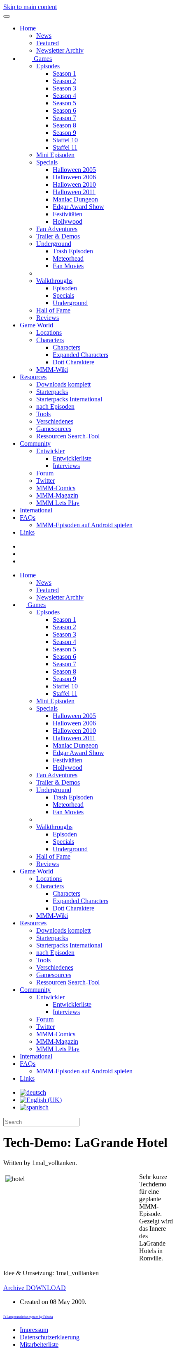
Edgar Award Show (78, 206)
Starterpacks (52, 391)
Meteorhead (68, 258)
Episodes (48, 66)
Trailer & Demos (58, 236)
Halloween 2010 (74, 184)
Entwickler (50, 450)
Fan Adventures (56, 228)
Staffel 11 (65, 147)
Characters (50, 339)
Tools (43, 413)
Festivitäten (67, 214)
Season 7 (64, 117)
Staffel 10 (65, 140)
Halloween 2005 (74, 169)
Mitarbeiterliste (39, 1344)
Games (42, 58)
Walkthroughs (54, 280)
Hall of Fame (53, 310)
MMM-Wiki (52, 369)
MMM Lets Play (57, 502)
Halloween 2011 (74, 191)
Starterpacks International (69, 399)
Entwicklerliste (72, 458)
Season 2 (64, 80)
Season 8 (64, 125)
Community (35, 443)
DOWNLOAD (34, 1287)
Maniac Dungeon (75, 199)
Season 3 (64, 88)
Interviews (66, 465)
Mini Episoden (55, 154)
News (43, 35)
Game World (36, 325)
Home (28, 28)
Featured (47, 42)
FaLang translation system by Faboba (28, 1317)
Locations (49, 332)
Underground (53, 243)
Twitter (45, 480)
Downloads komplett (63, 384)
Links (27, 532)
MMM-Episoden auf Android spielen (84, 524)
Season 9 (64, 132)
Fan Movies (68, 265)
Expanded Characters (80, 354)
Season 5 (64, 103)
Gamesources (53, 428)
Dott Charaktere (73, 362)
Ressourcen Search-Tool (68, 436)
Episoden (65, 288)
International (36, 510)
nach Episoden (55, 406)
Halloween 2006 (74, 177)
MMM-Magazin (57, 495)
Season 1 (64, 73)
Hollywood (67, 221)
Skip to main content (30, 6)
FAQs (27, 517)
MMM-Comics (55, 487)
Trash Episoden (73, 251)
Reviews (47, 317)
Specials (47, 162)
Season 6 (64, 110)
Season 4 (64, 95)
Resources (33, 376)
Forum (45, 473)
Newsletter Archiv (60, 50)
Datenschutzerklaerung (49, 1337)
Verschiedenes (54, 421)
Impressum (34, 1329)
